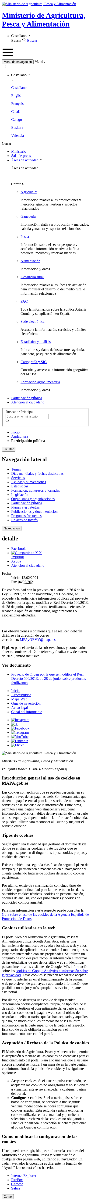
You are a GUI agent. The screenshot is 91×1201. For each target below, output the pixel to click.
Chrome (17, 1184)
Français (17, 104)
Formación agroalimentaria (40, 382)
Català (16, 112)
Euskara (17, 127)
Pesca (25, 237)
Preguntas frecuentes (26, 516)
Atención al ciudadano (27, 402)
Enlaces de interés (24, 520)
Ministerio (18, 151)
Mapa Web (19, 699)
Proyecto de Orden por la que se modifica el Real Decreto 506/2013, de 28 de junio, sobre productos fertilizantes (48, 678)
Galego (16, 120)
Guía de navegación (26, 703)
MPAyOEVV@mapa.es (38, 640)
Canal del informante (26, 712)
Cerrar (8, 1196)
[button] (45, 61)
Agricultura (29, 192)
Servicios (18, 478)
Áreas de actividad (25, 160)
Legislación (19, 495)
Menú (39, 62)
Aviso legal (19, 708)
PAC (24, 301)
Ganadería (28, 216)
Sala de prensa (21, 156)
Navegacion (12, 528)
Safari (15, 1188)
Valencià (17, 135)
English (16, 96)
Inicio (15, 432)
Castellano (19, 88)
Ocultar (9, 449)
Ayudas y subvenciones (28, 482)
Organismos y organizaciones (33, 499)
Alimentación (30, 261)
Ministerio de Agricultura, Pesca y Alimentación (43, 19)
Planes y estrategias (25, 507)
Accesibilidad (21, 695)
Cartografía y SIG (34, 362)
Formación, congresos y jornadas (35, 490)
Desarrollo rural (32, 277)
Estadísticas (19, 486)
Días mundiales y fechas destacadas (37, 473)
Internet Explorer (23, 1176)
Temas (16, 469)
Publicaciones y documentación (34, 511)
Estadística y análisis (36, 342)
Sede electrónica (33, 321)
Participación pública (26, 398)
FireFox (17, 1180)
